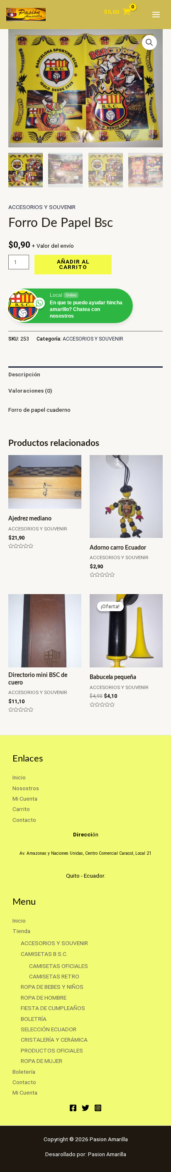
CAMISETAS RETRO (54, 976)
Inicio (19, 777)
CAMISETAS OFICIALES (58, 966)
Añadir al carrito (73, 264)
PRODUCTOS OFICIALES (52, 1050)
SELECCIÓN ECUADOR (48, 1029)
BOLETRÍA (33, 1018)
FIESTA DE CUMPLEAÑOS (53, 1008)
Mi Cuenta (24, 798)
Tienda (21, 931)
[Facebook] (73, 1108)
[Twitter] (85, 1108)
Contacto (24, 819)
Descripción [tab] (24, 374)
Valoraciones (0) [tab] (30, 390)
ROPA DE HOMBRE (43, 997)
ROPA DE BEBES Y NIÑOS (52, 986)
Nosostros (25, 788)
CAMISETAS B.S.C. (44, 954)
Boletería (23, 1071)
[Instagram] (98, 1108)
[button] (149, 42)
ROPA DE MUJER (41, 1061)
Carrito (21, 809)
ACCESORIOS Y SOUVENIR (42, 207)
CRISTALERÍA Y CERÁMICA (54, 1039)
